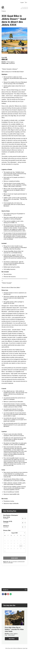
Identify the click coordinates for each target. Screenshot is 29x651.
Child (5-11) (6, 526)
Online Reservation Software (11, 648)
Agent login (25, 648)
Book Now (12, 638)
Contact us (5, 589)
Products (4, 11)
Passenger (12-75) (7, 522)
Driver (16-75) (6, 517)
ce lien (23, 464)
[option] (5, 50)
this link (23, 236)
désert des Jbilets (11, 355)
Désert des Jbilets (6, 317)
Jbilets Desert (9, 95)
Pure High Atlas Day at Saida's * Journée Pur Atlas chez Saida (14, 629)
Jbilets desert (5, 144)
